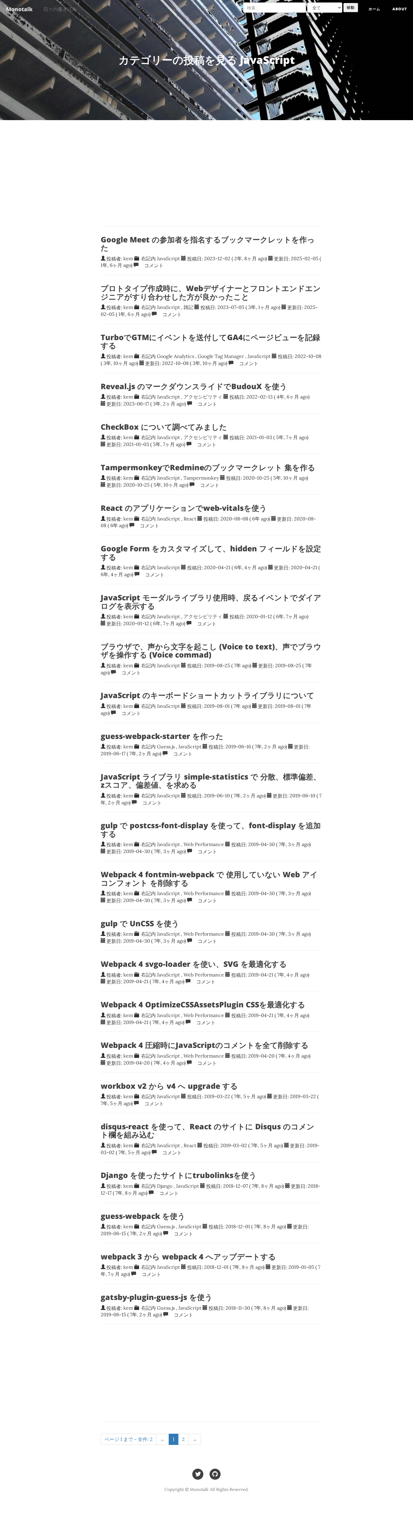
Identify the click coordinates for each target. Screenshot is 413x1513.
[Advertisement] (211, 1373)
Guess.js (166, 746)
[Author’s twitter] (197, 1474)
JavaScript (168, 258)
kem (128, 258)
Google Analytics (175, 356)
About (399, 8)
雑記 (188, 307)
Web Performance (204, 844)
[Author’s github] (215, 1474)
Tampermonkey (201, 478)
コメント (151, 265)
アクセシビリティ (203, 397)
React (190, 519)
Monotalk (19, 9)
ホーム (374, 8)
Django (164, 1186)
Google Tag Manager (221, 356)
